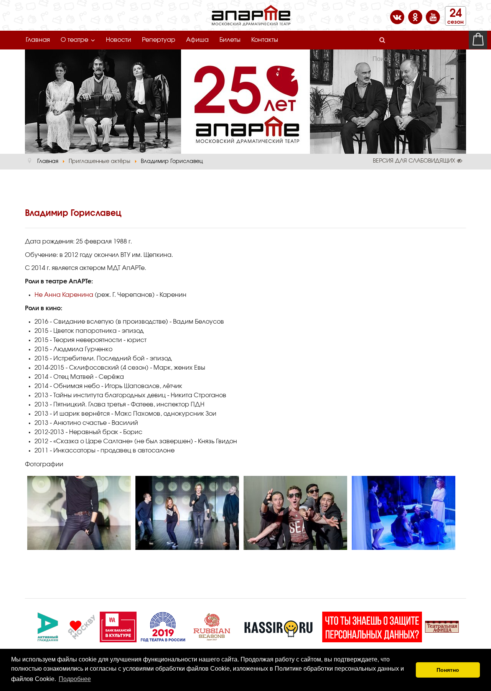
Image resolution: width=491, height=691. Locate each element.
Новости (118, 40)
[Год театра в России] (163, 626)
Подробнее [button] (75, 679)
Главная (38, 40)
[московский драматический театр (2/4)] (187, 513)
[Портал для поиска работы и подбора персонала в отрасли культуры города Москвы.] (118, 626)
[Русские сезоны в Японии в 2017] (212, 626)
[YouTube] (433, 16)
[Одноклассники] (416, 16)
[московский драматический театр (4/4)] (403, 513)
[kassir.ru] (278, 626)
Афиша (197, 40)
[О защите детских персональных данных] (372, 626)
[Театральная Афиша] (442, 626)
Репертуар (158, 40)
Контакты (264, 40)
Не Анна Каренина (64, 295)
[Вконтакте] (398, 16)
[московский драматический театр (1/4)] (79, 513)
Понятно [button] (448, 670)
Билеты (230, 40)
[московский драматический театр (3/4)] (295, 513)
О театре (74, 40)
